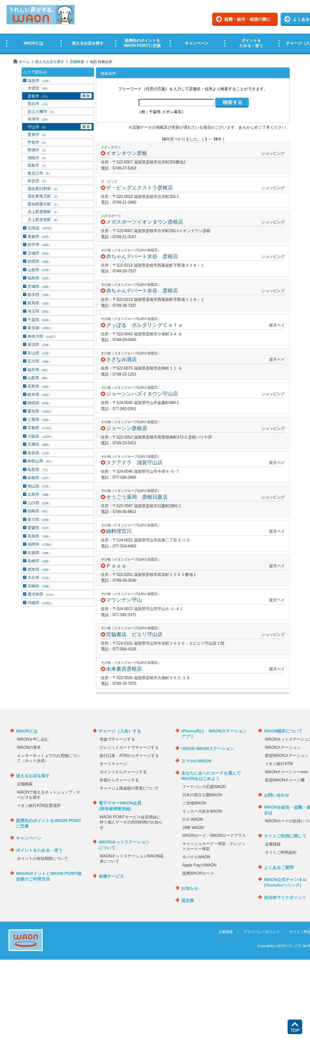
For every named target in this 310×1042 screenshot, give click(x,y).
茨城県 (39, 286)
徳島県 (39, 511)
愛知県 (40, 411)
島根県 (39, 477)
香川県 (39, 519)
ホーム (24, 62)
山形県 (39, 270)
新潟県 (39, 344)
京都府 (40, 428)
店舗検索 (77, 62)
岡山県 (39, 486)
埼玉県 (39, 311)
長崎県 (39, 561)
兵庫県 (39, 444)
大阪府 (40, 436)
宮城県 (39, 253)
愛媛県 (39, 527)
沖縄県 (40, 602)
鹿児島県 (41, 594)
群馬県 (39, 303)
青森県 (39, 236)
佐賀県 (39, 553)
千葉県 (39, 319)
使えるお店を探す (49, 62)
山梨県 (39, 378)
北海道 (40, 228)
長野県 (39, 386)
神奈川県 (42, 336)
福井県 (39, 369)
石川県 (39, 361)
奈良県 (39, 453)
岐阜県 (39, 394)
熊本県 (39, 569)
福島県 (39, 278)
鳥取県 (39, 469)
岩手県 (39, 244)
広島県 (39, 494)
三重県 (39, 419)
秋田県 (39, 261)
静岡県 (39, 403)
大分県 (39, 577)
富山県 (39, 353)
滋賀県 (39, 80)
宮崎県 (39, 586)
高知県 (39, 536)
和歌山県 (41, 461)
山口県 (39, 503)
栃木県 (39, 294)
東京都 (40, 328)
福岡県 (40, 544)
